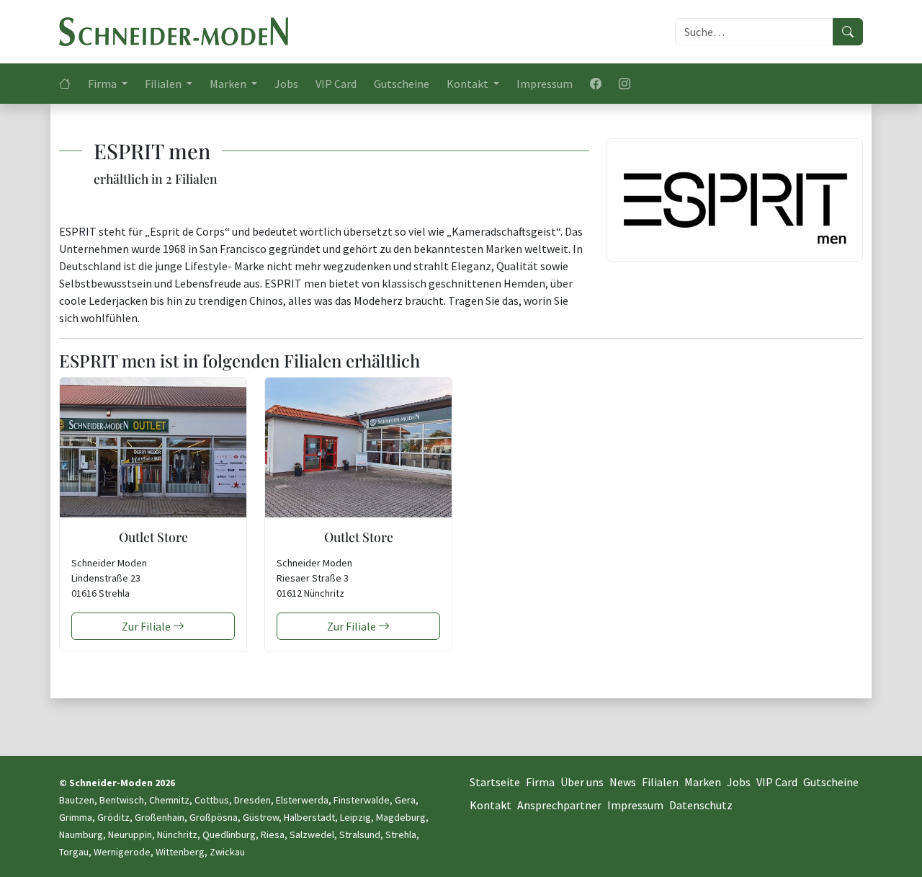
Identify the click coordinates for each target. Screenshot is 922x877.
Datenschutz (701, 805)
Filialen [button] (164, 83)
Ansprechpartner (559, 805)
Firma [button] (103, 83)
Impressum (544, 83)
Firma (540, 782)
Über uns (582, 782)
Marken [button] (229, 83)
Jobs (286, 83)
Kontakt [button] (469, 83)
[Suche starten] (848, 31)
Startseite (495, 782)
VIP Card (336, 83)
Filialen (660, 782)
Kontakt (490, 805)
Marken (702, 782)
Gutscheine (401, 83)
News (622, 782)
